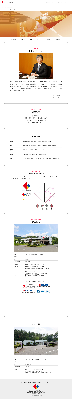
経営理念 (23, 39)
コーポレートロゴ (40, 39)
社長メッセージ (14, 39)
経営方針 (32, 39)
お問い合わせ (67, 2)
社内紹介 (54, 2)
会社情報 (48, 2)
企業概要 (49, 39)
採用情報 (60, 2)
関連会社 (58, 39)
